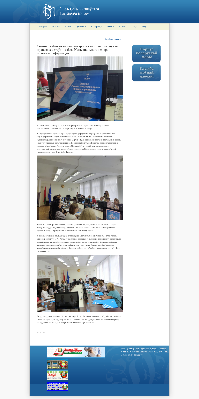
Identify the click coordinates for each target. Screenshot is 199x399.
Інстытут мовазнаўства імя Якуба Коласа (79, 11)
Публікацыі (81, 26)
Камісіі (68, 26)
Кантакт (122, 26)
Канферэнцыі (96, 26)
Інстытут (56, 26)
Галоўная (43, 26)
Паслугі (134, 26)
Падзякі (145, 26)
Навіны (110, 26)
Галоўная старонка (113, 38)
